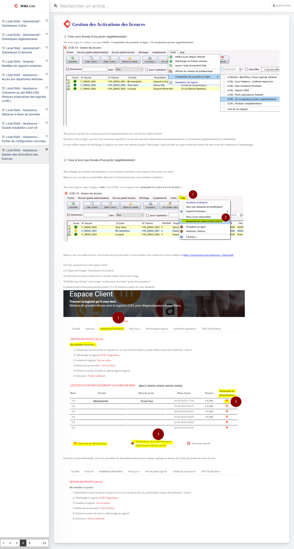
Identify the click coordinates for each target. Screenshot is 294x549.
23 (44, 543)
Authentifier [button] (283, 5)
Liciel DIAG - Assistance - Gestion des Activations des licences (20, 154)
